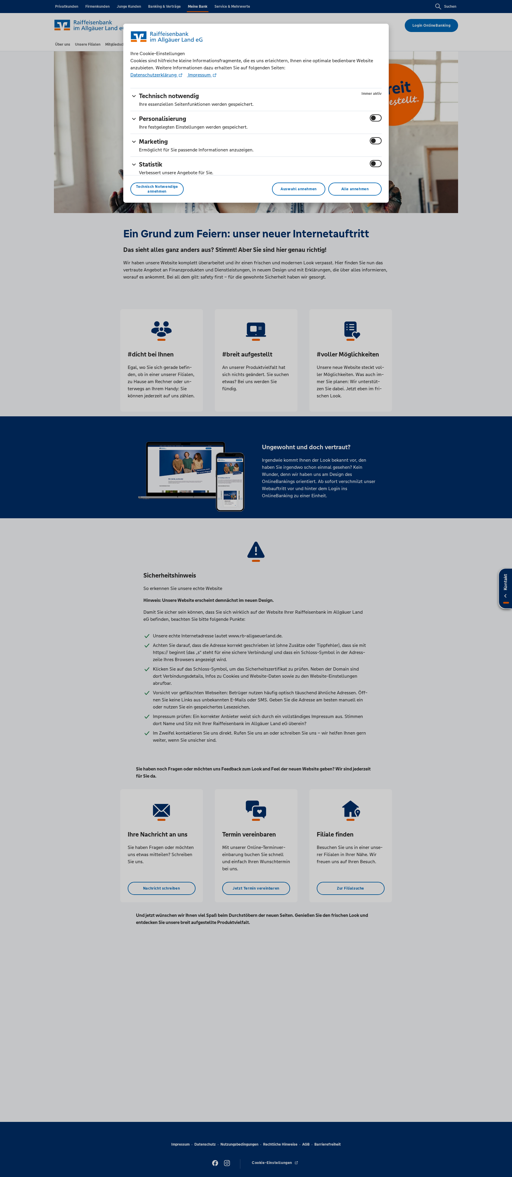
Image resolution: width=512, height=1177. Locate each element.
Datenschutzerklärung (154, 75)
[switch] (376, 117)
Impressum (199, 75)
